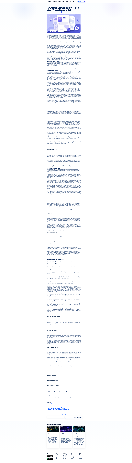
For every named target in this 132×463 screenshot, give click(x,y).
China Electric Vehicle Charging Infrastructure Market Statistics (79, 436)
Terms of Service (81, 458)
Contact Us (80, 456)
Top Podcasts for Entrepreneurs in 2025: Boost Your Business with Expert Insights (58, 409)
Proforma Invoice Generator (73, 459)
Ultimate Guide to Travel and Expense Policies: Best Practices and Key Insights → (75, 417)
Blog (73, 1)
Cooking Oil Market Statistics (51, 436)
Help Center (80, 454)
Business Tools (57, 456)
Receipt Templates (65, 455)
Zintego (48, 1)
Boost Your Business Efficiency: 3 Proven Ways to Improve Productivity (57, 408)
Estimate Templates (65, 456)
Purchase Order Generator (74, 457)
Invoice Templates (65, 454)
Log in (77, 1)
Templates (59, 1)
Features (63, 1)
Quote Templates (65, 457)
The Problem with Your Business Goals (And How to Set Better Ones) (56, 403)
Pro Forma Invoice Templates (65, 459)
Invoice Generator (55, 1)
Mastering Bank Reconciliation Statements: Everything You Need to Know (57, 407)
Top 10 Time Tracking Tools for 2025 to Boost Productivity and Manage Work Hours (58, 414)
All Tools (72, 454)
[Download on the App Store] (50, 456)
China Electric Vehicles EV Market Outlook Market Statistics (65, 436)
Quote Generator (73, 455)
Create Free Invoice (81, 1)
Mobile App (67, 1)
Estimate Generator (73, 456)
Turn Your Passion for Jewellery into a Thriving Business (55, 410)
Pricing (71, 1)
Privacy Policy (80, 457)
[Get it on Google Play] (50, 459)
